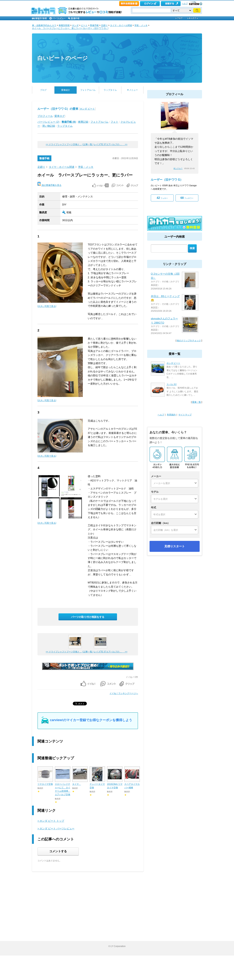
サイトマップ (185, 414)
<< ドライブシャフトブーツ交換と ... (64, 144)
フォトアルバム (88, 90)
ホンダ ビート (87, 108)
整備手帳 (94, 25)
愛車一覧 (196, 402)
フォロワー (186, 197)
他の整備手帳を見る (51, 185)
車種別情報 (64, 25)
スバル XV (172, 384)
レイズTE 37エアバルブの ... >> (110, 144)
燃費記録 (83, 121)
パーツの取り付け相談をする (87, 616)
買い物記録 (48, 125)
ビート (84, 25)
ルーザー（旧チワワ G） (167, 179)
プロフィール (45, 115)
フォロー (162, 197)
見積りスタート (174, 546)
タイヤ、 (76, 784)
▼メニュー (132, 90)
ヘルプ (185, 3)
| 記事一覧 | (87, 144)
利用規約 (171, 414)
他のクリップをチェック (189, 340)
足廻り (104, 25)
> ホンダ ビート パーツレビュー (55, 828)
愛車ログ (59, 115)
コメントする (58, 851)
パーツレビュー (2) (48, 121)
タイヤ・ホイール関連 (121, 25)
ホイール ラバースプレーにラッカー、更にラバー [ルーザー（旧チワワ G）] (70, 28)
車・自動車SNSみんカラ (44, 25)
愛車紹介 (65, 90)
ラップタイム (110, 90)
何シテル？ (178, 168)
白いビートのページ (62, 58)
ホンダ (75, 25)
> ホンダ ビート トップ (50, 820)
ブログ (43, 90)
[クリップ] (132, 185)
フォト (114, 121)
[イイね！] (97, 185)
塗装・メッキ (141, 25)
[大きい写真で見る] (46, 306)
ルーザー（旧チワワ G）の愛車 (57, 108)
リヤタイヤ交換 (45, 784)
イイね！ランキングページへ (124, 693)
